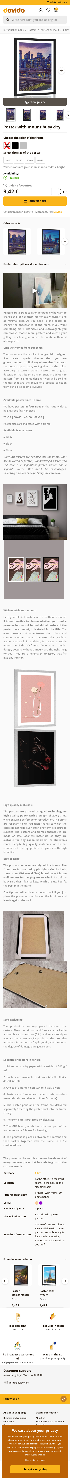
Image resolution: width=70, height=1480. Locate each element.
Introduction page (13, 29)
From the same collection (18, 1259)
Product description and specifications (26, 264)
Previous (5, 1281)
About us (40, 1417)
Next (61, 70)
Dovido (57, 211)
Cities (66, 29)
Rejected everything (35, 1460)
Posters (32, 29)
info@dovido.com (19, 1382)
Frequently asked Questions (50, 1421)
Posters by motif (49, 29)
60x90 (40, 160)
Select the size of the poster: (22, 152)
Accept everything (35, 1469)
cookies (33, 1443)
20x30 (8, 160)
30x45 (19, 160)
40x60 (30, 160)
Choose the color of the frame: (24, 138)
